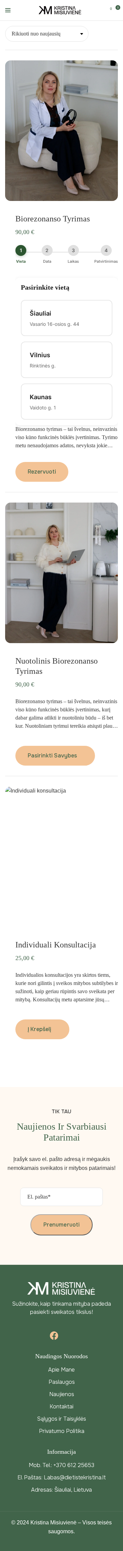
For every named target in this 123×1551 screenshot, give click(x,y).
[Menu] (8, 10)
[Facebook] (54, 1335)
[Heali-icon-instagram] (69, 1335)
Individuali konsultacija (55, 944)
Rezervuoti (42, 471)
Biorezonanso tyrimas (52, 218)
